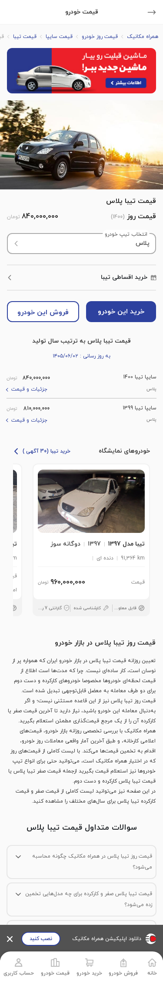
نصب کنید (41, 938)
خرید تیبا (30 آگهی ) (46, 451)
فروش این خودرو (43, 312)
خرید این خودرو (121, 311)
